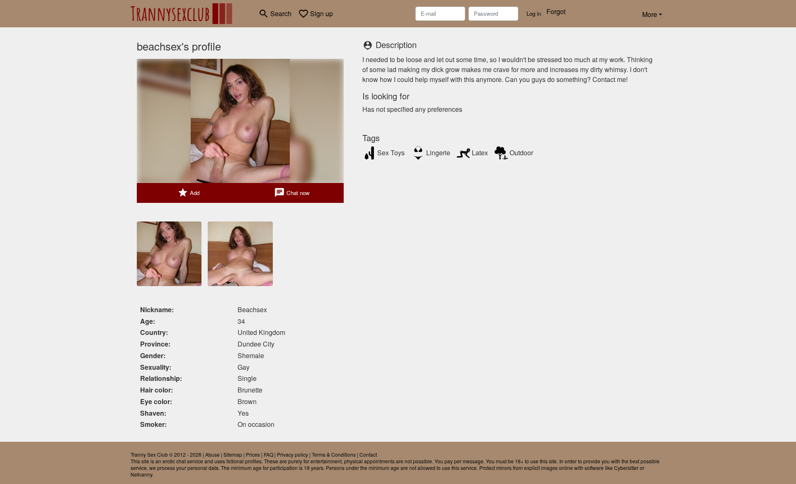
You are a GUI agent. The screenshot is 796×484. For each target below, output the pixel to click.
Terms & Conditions (334, 454)
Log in (534, 13)
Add (188, 192)
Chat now (292, 192)
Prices (253, 454)
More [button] (649, 14)
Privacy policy (292, 454)
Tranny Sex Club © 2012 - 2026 (166, 454)
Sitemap (232, 454)
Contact (368, 454)
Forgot (555, 11)
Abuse (212, 454)
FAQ (268, 454)
